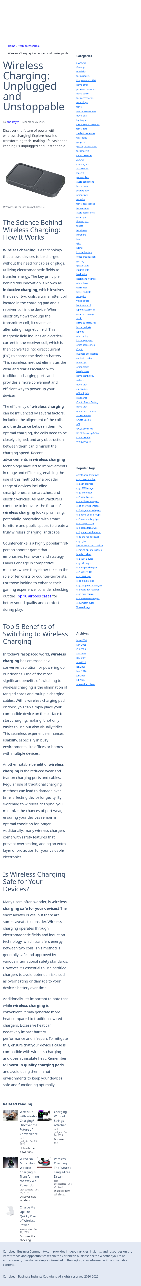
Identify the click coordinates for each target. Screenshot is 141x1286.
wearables (81, 137)
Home (11, 46)
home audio (82, 93)
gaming (80, 261)
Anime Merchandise (86, 411)
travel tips (81, 362)
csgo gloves (82, 541)
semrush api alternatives (89, 550)
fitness (79, 225)
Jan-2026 (80, 666)
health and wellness (86, 278)
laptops (80, 331)
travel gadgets (83, 292)
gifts (78, 243)
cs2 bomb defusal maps (88, 514)
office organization (85, 256)
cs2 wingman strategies (88, 510)
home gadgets (83, 327)
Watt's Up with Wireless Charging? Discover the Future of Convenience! (29, 1123)
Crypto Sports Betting (87, 402)
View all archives (85, 684)
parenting (81, 234)
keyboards (81, 397)
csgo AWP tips (83, 576)
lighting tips (82, 120)
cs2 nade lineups (84, 497)
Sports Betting (83, 415)
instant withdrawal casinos (89, 545)
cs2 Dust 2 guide (84, 558)
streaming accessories (88, 124)
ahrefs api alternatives (87, 475)
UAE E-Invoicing (84, 428)
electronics (82, 389)
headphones (82, 371)
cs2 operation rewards (87, 589)
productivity (82, 195)
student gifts (82, 270)
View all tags (83, 607)
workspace (81, 287)
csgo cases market (85, 479)
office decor (82, 283)
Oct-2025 (81, 649)
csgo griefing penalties (88, 505)
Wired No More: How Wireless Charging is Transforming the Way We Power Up (29, 1172)
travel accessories (85, 203)
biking (79, 247)
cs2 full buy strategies (87, 501)
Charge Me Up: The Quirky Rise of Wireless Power (28, 1216)
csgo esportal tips (85, 523)
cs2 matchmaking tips (87, 519)
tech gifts (81, 296)
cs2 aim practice (84, 483)
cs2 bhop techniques (86, 567)
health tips (81, 274)
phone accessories (85, 89)
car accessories (84, 155)
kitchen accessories (86, 322)
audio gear (81, 217)
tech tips (80, 199)
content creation (84, 358)
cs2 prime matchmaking (88, 532)
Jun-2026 (80, 675)
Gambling (81, 71)
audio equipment (85, 181)
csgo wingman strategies (89, 585)
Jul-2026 (80, 680)
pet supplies (82, 177)
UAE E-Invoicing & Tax (87, 433)
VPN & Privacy (83, 441)
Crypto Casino (83, 419)
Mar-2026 (81, 671)
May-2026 (81, 640)
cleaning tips (82, 164)
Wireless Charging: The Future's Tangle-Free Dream (62, 1168)
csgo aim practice (85, 580)
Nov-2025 (81, 644)
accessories (82, 168)
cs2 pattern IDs (84, 572)
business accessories (87, 353)
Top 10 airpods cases (33, 596)
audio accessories (85, 212)
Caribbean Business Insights (40, 12)
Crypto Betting (83, 437)
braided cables (83, 554)
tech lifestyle (82, 150)
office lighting (83, 393)
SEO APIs (81, 62)
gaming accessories (86, 146)
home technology (85, 375)
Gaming (80, 67)
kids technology (84, 252)
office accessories (85, 344)
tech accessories (29, 46)
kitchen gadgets (84, 340)
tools (78, 239)
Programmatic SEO (86, 80)
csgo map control (85, 594)
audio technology (85, 314)
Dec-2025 (81, 658)
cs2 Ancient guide (85, 602)
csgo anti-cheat (84, 492)
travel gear (82, 115)
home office (82, 84)
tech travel (81, 230)
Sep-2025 (81, 653)
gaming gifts (82, 265)
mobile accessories (86, 111)
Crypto (79, 349)
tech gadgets (83, 76)
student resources (85, 133)
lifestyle (80, 173)
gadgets (80, 142)
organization (82, 367)
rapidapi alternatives (86, 527)
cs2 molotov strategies (88, 598)
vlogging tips (82, 300)
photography (82, 190)
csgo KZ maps (83, 563)
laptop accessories (85, 309)
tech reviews (82, 208)
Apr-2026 (81, 662)
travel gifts (81, 128)
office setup (82, 336)
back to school (83, 305)
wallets (80, 380)
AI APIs (80, 159)
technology (82, 102)
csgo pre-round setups (87, 536)
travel (79, 106)
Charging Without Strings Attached (60, 1118)
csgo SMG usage (84, 488)
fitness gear (82, 221)
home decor (82, 186)
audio (79, 318)
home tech (81, 406)
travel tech (81, 384)
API (78, 424)
